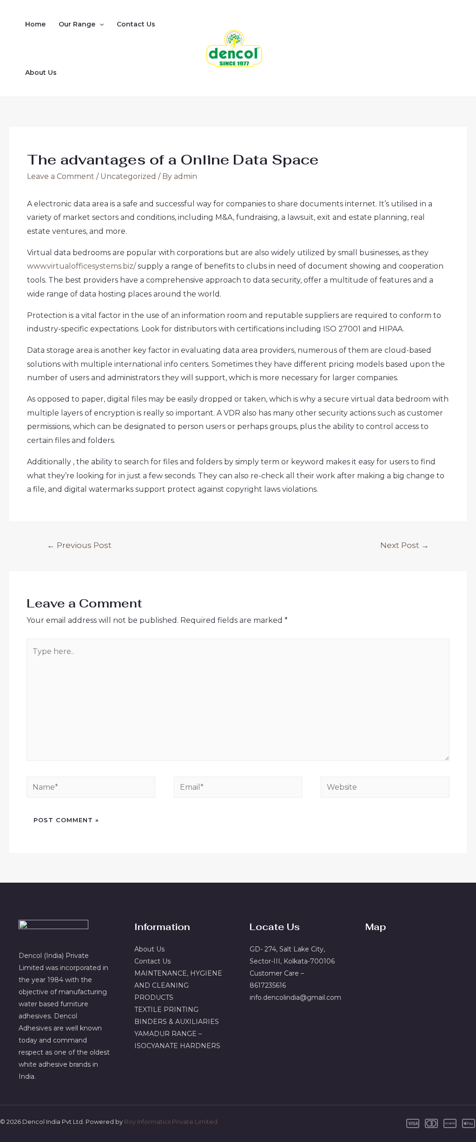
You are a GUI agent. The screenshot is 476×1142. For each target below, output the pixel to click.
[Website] (385, 789)
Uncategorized (128, 176)
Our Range (77, 24)
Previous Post (79, 545)
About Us (41, 72)
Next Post (404, 545)
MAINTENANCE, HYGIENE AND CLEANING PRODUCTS (178, 985)
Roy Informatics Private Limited (171, 1121)
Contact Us (136, 24)
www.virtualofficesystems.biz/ (81, 266)
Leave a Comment (60, 176)
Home (35, 24)
